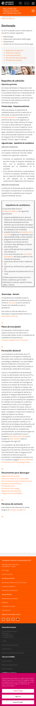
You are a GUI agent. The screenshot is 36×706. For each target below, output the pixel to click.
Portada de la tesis (8, 486)
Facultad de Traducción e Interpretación (12, 11)
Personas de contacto (14, 60)
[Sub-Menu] (33, 11)
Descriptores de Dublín (17, 436)
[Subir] (18, 322)
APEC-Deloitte (15, 439)
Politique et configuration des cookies (13, 653)
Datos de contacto (7, 574)
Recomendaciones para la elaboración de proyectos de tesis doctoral (16, 482)
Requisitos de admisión (14, 50)
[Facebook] (13, 619)
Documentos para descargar (16, 58)
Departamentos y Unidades (10, 598)
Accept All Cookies (18, 702)
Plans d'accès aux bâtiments (10, 645)
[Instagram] (8, 619)
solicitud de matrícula (9, 316)
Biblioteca (5, 602)
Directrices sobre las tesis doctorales (15, 478)
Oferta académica (8, 18)
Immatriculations (7, 661)
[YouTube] (18, 619)
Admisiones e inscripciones (10, 590)
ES (26, 3)
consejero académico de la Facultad (14, 340)
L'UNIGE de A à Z (7, 649)
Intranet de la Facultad (8, 606)
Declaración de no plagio (10, 488)
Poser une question (7, 669)
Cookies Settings (18, 691)
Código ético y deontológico (11, 493)
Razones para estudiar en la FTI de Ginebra (14, 582)
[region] (18, 689)
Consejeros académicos (8, 586)
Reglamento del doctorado (11, 491)
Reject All (18, 696)
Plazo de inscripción (13, 53)
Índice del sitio (6, 610)
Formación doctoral (13, 55)
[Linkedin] (3, 619)
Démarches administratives (10, 665)
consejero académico (9, 117)
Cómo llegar (5, 570)
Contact (4, 641)
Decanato (12, 303)
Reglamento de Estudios (10, 476)
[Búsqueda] (20, 3)
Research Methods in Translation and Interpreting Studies (17, 461)
